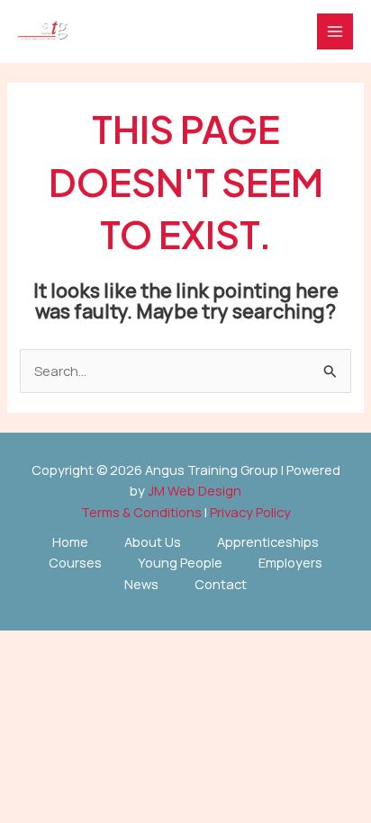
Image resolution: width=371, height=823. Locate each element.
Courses (75, 562)
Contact (221, 584)
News (141, 584)
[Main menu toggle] (335, 31)
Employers (290, 562)
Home (70, 541)
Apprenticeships (268, 541)
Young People (180, 562)
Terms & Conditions (141, 512)
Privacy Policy (250, 512)
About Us (152, 541)
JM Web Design (194, 490)
